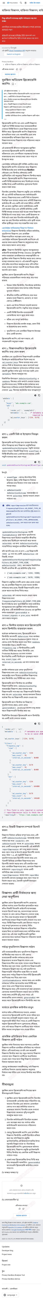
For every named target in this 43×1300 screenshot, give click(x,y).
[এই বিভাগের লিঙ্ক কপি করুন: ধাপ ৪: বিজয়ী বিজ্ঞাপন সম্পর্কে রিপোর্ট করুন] (9, 830)
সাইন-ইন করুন (35, 3)
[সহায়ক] (17, 69)
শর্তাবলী (5, 1289)
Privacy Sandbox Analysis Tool (13, 1275)
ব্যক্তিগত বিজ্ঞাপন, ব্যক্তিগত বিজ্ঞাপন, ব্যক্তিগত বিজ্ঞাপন (22, 64)
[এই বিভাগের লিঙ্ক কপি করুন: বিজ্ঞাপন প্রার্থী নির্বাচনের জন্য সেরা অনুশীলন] (21, 896)
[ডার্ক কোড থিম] (35, 395)
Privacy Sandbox (7, 62)
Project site (6, 1265)
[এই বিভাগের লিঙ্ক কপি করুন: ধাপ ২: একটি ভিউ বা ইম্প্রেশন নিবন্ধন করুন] (9, 437)
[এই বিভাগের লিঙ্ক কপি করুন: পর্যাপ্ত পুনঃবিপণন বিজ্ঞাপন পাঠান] (37, 947)
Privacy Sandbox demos (11, 1279)
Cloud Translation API (17, 51)
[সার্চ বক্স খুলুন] (21, 2)
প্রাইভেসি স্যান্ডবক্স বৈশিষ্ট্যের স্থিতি (13, 35)
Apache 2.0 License (15, 1227)
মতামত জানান (10, 74)
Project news (7, 1254)
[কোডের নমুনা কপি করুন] (39, 395)
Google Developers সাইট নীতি (21, 1230)
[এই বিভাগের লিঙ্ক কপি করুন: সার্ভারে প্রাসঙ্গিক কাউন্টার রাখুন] (35, 1007)
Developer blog (7, 1251)
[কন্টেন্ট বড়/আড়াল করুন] (19, 90)
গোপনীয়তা (13, 1289)
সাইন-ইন (26, 1193)
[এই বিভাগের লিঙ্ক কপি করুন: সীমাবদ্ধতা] (15, 1084)
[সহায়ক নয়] (20, 69)
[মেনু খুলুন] (3, 3)
